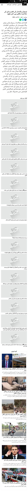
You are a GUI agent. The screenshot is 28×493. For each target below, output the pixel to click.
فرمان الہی (17, 1)
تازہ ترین (19, 5)
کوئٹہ (21, 17)
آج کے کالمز (9, 5)
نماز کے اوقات (12, 1)
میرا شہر (25, 17)
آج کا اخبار (14, 5)
